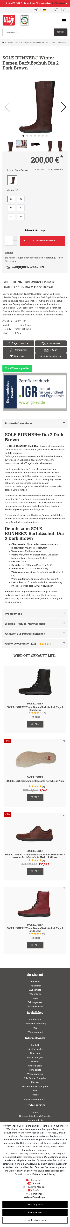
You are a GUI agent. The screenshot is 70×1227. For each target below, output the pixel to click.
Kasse (35, 998)
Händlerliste (35, 1069)
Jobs (35, 1090)
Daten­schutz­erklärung (43, 1174)
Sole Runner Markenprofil (35, 1086)
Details (35, 724)
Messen (35, 1061)
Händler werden (35, 1049)
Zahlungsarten (35, 1002)
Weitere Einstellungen (35, 1197)
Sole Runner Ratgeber (35, 1078)
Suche (60, 32)
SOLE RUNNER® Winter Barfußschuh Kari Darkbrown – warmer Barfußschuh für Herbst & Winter (35, 856)
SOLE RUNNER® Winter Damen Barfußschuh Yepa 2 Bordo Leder (35, 930)
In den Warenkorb (43, 240)
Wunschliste (20, 356)
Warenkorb (35, 994)
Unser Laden (35, 1065)
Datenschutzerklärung (35, 1023)
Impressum (35, 1019)
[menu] (64, 20)
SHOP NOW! (58, 3)
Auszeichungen (35, 1057)
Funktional (36, 1193)
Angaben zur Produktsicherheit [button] (25, 633)
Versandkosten (57, 169)
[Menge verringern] (15, 243)
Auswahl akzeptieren (35, 1220)
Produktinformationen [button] (19, 423)
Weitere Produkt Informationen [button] (25, 623)
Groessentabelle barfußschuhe (35, 1116)
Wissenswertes (35, 1074)
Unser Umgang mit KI (35, 1099)
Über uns (35, 1053)
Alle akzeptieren (35, 1204)
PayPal (36, 1190)
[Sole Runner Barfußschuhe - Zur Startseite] (10, 22)
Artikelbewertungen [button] (52, 356)
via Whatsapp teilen (18, 368)
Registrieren (35, 985)
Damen (10, 42)
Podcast (35, 1094)
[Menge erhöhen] (15, 238)
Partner (35, 1082)
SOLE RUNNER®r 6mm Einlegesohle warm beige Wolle (35, 781)
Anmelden (35, 981)
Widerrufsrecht (35, 1032)
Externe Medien (36, 1187)
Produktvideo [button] (13, 613)
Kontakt (35, 1045)
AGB (35, 1027)
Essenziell (36, 1180)
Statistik (36, 1183)
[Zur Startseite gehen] (3, 42)
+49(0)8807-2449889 (28, 267)
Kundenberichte (35, 1120)
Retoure (35, 1112)
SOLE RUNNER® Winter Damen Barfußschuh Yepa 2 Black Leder (35, 709)
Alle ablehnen (35, 1212)
